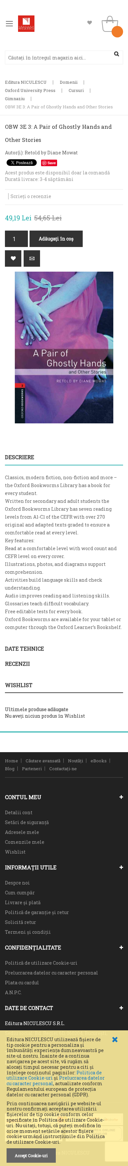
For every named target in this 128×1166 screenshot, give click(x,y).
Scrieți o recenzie (31, 196)
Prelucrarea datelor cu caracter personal (51, 973)
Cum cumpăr (20, 892)
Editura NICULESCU (26, 82)
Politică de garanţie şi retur (37, 912)
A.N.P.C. (13, 992)
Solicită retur (20, 922)
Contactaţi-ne (63, 769)
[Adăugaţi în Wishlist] (13, 258)
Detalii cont (18, 812)
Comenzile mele (24, 842)
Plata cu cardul (22, 982)
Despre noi (17, 883)
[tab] (64, 457)
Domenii (68, 82)
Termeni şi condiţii (28, 932)
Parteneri (32, 769)
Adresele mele (22, 832)
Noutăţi (75, 761)
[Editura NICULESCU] (26, 23)
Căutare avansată (43, 761)
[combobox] (64, 57)
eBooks (99, 761)
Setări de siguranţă (27, 822)
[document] (64, 1100)
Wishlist (89, 23)
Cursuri (76, 90)
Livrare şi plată (23, 902)
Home (11, 761)
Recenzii (17, 663)
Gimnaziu (15, 98)
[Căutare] (116, 53)
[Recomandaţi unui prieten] (32, 258)
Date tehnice (24, 648)
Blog (9, 769)
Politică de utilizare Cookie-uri (41, 963)
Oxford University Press (30, 90)
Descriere (19, 457)
